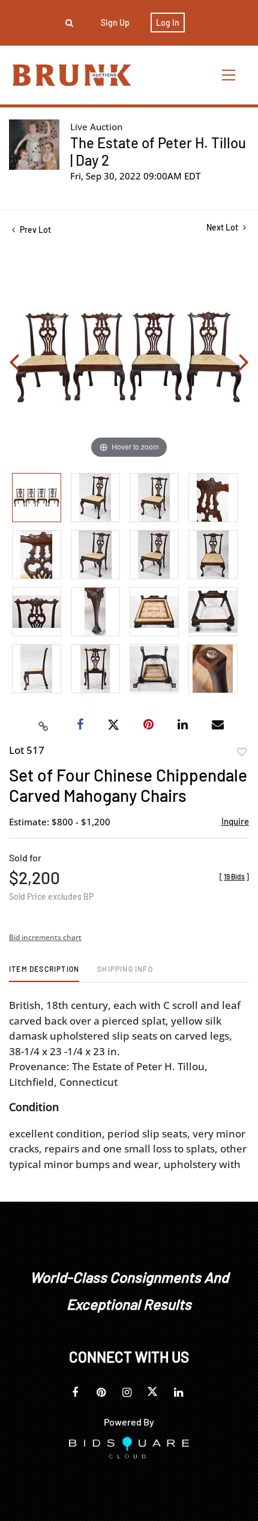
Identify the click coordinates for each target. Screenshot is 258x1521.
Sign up (115, 22)
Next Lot (223, 227)
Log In (167, 22)
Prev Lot (34, 229)
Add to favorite (242, 752)
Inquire (235, 821)
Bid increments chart (45, 937)
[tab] (44, 973)
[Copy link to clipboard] (44, 725)
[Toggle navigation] (229, 75)
